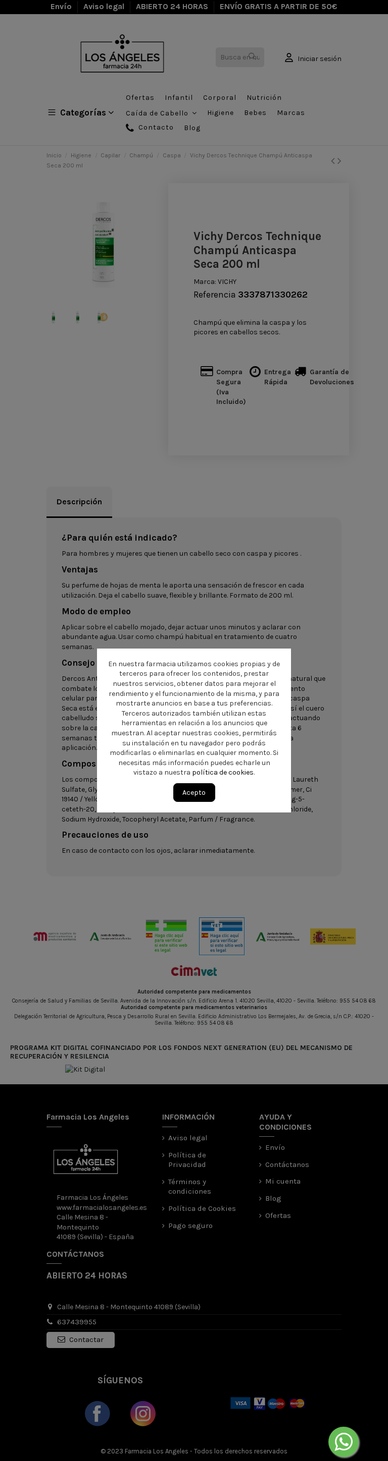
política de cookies (223, 772)
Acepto (194, 792)
